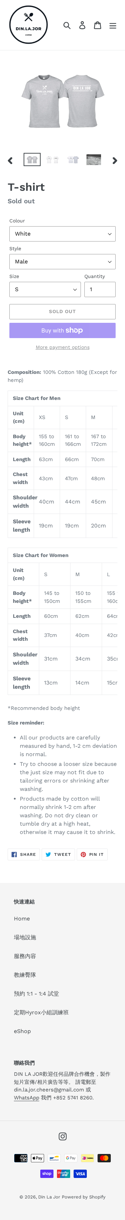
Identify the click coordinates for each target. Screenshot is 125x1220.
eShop (22, 1031)
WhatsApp (26, 1098)
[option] (32, 160)
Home (22, 918)
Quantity (94, 276)
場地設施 (25, 937)
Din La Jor (49, 1196)
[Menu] (112, 25)
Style (15, 248)
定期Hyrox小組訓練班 (41, 1012)
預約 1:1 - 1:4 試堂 (36, 993)
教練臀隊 (25, 975)
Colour (17, 220)
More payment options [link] (63, 347)
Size (14, 276)
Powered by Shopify (84, 1196)
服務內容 (25, 956)
